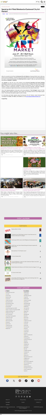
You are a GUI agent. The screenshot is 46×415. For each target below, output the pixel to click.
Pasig (4, 154)
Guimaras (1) (26, 352)
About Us (8, 399)
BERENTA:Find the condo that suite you (7, 407)
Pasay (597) (26, 301)
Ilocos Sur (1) (26, 326)
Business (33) (8, 297)
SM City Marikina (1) (27, 362)
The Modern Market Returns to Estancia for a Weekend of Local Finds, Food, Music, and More (11, 149)
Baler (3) (25, 312)
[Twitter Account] (14, 381)
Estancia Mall (8, 154)
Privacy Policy (23, 399)
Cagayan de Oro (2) (27, 320)
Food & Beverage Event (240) (11, 308)
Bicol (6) (25, 348)
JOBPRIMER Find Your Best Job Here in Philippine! (23, 407)
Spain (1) (25, 370)
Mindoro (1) (26, 355)
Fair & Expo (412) (9, 304)
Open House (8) (9, 319)
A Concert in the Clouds (16, 272)
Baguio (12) (26, 311)
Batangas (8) (26, 314)
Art (6, 196)
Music (32, 196)
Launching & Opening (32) (11, 315)
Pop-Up (11, 154)
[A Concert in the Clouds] (8, 276)
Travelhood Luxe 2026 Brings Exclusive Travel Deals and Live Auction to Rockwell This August (23, 235)
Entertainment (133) (9, 303)
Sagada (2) (26, 342)
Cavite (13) (26, 322)
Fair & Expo (33, 154)
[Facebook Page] (7, 381)
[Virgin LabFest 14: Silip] (8, 232)
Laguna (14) (26, 331)
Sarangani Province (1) (28, 367)
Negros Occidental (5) (28, 334)
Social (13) (8, 322)
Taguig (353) (26, 293)
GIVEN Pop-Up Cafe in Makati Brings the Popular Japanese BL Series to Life (33, 190)
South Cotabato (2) (27, 369)
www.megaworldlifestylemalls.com (33, 96)
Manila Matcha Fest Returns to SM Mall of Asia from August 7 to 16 (25, 267)
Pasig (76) (26, 297)
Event (7, 13)
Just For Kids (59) (9, 314)
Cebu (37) (26, 323)
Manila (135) (26, 298)
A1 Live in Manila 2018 (16, 256)
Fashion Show (16, 196)
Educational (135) (9, 301)
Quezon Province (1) (28, 339)
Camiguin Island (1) (27, 350)
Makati (5, 196)
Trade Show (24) (9, 325)
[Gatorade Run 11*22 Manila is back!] (8, 254)
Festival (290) (8, 306)
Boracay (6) (26, 317)
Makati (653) (26, 292)
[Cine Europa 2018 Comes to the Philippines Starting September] (8, 243)
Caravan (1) (8, 298)
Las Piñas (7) (26, 309)
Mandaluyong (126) (27, 295)
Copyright (8, 402)
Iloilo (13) (25, 328)
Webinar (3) (8, 328)
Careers (23, 402)
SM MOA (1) (26, 364)
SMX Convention (28, 154)
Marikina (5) (26, 306)
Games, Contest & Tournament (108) (13, 309)
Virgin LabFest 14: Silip (16, 229)
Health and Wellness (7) (10, 311)
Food (30, 196)
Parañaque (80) (27, 304)
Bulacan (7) (26, 319)
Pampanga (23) (27, 337)
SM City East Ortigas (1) (28, 361)
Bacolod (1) (26, 347)
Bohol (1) (25, 315)
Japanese (8, 404)
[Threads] (32, 381)
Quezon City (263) (27, 300)
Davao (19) (26, 325)
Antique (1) (26, 345)
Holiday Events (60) (9, 312)
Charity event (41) (9, 300)
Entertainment (36, 196)
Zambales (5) (26, 344)
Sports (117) (8, 323)
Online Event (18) (9, 317)
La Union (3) (26, 330)
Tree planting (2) (9, 326)
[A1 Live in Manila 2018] (8, 259)
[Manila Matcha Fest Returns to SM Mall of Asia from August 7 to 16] (8, 270)
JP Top (37, 1)
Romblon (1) (26, 359)
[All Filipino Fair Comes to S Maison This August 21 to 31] (34, 166)
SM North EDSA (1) (27, 366)
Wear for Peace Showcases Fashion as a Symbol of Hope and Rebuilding (10, 190)
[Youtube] (39, 381)
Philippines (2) (26, 358)
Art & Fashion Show (11, 196)
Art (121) (7, 293)
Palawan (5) (26, 336)
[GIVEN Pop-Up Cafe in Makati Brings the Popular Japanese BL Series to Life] (34, 187)
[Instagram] (20, 381)
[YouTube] (30, 396)
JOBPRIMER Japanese (38, 406)
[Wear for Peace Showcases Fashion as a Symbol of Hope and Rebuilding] (12, 187)
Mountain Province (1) (28, 356)
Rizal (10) (25, 341)
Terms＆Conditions (38, 399)
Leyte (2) (25, 333)
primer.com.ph (22, 410)
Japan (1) (25, 353)
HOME (4, 13)
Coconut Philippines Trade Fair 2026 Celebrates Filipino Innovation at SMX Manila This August (34, 149)
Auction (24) (8, 295)
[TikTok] (26, 381)
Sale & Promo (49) (9, 320)
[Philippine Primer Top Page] (4, 3)
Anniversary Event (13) (10, 292)
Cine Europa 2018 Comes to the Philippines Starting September (24, 239)
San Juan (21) (26, 308)
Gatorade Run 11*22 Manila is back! (18, 250)
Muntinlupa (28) (27, 303)
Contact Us (38, 402)
